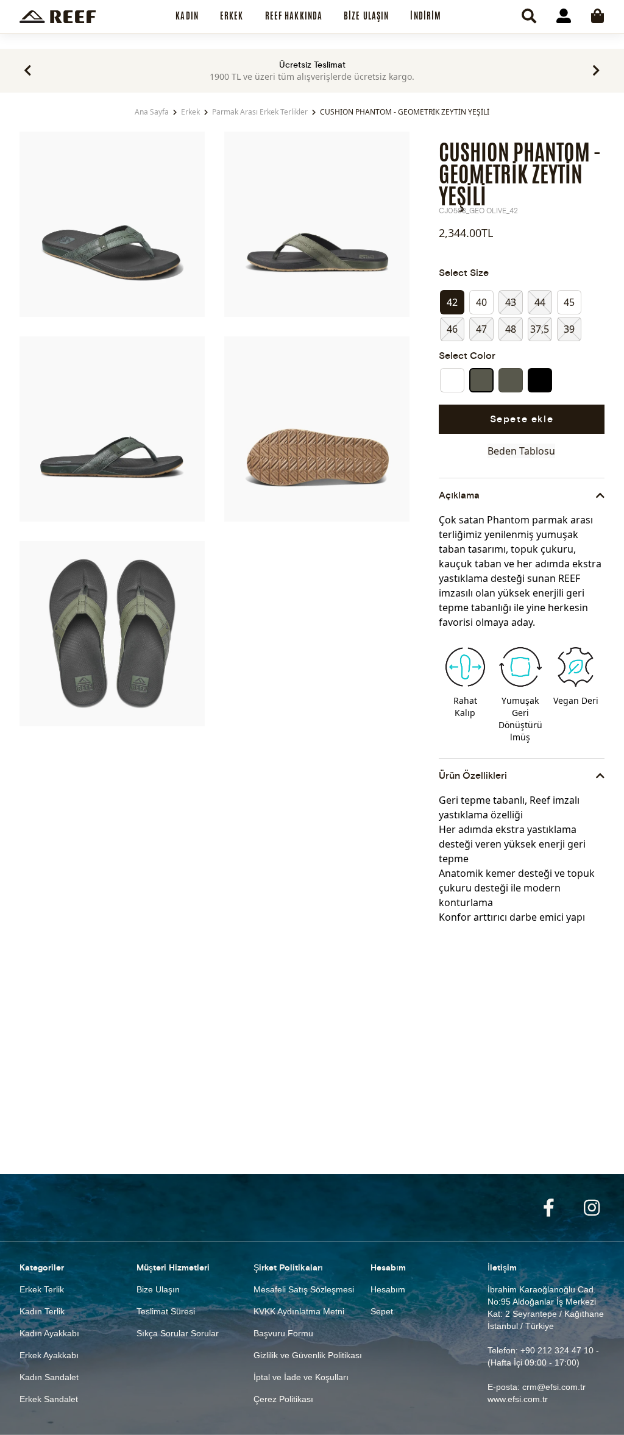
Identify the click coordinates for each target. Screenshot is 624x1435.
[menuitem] (187, 17)
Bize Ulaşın (158, 1289)
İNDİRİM (425, 16)
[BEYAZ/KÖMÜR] (452, 380)
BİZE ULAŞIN (366, 16)
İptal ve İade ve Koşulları (301, 1377)
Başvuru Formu (283, 1333)
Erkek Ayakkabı (49, 1355)
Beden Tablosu (521, 451)
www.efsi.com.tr (518, 1399)
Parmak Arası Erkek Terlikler (260, 112)
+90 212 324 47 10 (557, 1350)
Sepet (381, 1311)
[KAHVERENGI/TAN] (510, 380)
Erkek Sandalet (49, 1399)
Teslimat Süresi (165, 1311)
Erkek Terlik (42, 1289)
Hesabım (387, 1289)
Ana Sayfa (152, 112)
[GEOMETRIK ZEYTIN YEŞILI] (481, 380)
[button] (28, 70)
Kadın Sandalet (49, 1377)
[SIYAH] (540, 380)
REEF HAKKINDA (294, 16)
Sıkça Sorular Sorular (177, 1333)
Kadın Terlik (42, 1311)
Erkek (190, 112)
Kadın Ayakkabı (49, 1333)
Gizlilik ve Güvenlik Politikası (308, 1355)
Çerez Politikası (283, 1399)
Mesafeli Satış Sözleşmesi (304, 1289)
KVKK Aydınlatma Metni (299, 1311)
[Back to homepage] (58, 16)
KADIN (187, 16)
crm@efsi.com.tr (554, 1387)
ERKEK (232, 16)
